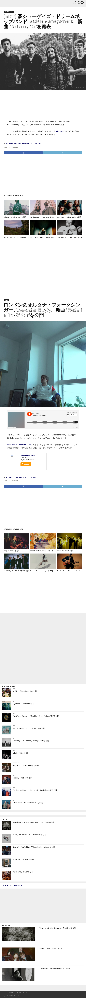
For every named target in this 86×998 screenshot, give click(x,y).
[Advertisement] (43, 173)
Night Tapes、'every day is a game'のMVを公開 (46, 237)
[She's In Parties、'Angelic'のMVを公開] (43, 548)
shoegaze (37, 144)
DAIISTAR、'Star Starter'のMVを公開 (16, 571)
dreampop (10, 144)
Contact (12, 993)
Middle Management (24, 144)
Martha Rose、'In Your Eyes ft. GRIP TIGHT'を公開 (47, 217)
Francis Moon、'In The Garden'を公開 (69, 237)
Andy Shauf (12, 445)
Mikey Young (61, 131)
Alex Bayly (10, 477)
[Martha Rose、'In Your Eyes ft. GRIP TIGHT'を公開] (43, 215)
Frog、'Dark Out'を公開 (11, 551)
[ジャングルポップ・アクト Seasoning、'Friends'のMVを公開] (16, 235)
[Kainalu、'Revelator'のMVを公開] (16, 215)
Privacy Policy (22, 993)
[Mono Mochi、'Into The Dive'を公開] (69, 215)
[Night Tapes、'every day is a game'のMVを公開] (43, 235)
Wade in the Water (27, 456)
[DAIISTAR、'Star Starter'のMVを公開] (16, 568)
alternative (21, 477)
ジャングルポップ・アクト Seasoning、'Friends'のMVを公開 (24, 237)
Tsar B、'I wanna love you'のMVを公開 (43, 571)
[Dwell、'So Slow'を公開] (69, 548)
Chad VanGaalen (24, 445)
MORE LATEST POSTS (11, 886)
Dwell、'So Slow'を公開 (65, 551)
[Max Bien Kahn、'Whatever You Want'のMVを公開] (69, 568)
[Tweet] (62, 152)
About (5, 993)
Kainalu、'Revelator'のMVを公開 (15, 217)
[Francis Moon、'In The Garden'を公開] (69, 235)
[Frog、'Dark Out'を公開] (16, 548)
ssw (34, 477)
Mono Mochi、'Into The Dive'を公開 (69, 217)
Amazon (26, 464)
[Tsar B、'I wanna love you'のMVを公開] (43, 568)
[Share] (23, 152)
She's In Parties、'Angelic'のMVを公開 (43, 551)
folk (30, 477)
